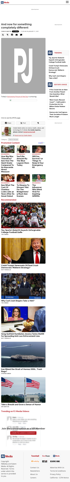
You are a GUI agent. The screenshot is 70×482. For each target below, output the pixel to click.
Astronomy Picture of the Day (17, 96)
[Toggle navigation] (67, 2)
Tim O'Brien (4, 234)
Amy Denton (5, 406)
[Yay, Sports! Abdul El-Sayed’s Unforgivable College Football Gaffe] (23, 215)
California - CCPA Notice (59, 478)
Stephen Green (6, 373)
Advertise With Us (57, 467)
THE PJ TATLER (13, 139)
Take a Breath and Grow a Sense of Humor (21, 404)
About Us (34, 474)
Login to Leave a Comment (23, 433)
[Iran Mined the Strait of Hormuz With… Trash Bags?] (23, 354)
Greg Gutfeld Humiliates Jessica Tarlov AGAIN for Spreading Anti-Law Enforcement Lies (22, 335)
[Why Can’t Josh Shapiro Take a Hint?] (23, 286)
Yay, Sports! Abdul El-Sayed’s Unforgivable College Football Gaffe (21, 231)
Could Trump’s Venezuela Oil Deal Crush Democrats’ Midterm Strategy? (19, 266)
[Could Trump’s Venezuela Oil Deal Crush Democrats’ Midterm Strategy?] (23, 250)
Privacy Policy (55, 474)
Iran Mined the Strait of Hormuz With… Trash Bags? (21, 370)
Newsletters (35, 471)
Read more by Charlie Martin (23, 135)
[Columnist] (7, 131)
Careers (33, 478)
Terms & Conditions (58, 471)
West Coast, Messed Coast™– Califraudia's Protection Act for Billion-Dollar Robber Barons (57, 104)
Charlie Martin (6, 31)
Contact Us (34, 467)
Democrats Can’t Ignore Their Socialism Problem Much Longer (58, 114)
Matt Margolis (6, 269)
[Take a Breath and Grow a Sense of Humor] (23, 390)
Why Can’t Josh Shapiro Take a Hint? (17, 301)
